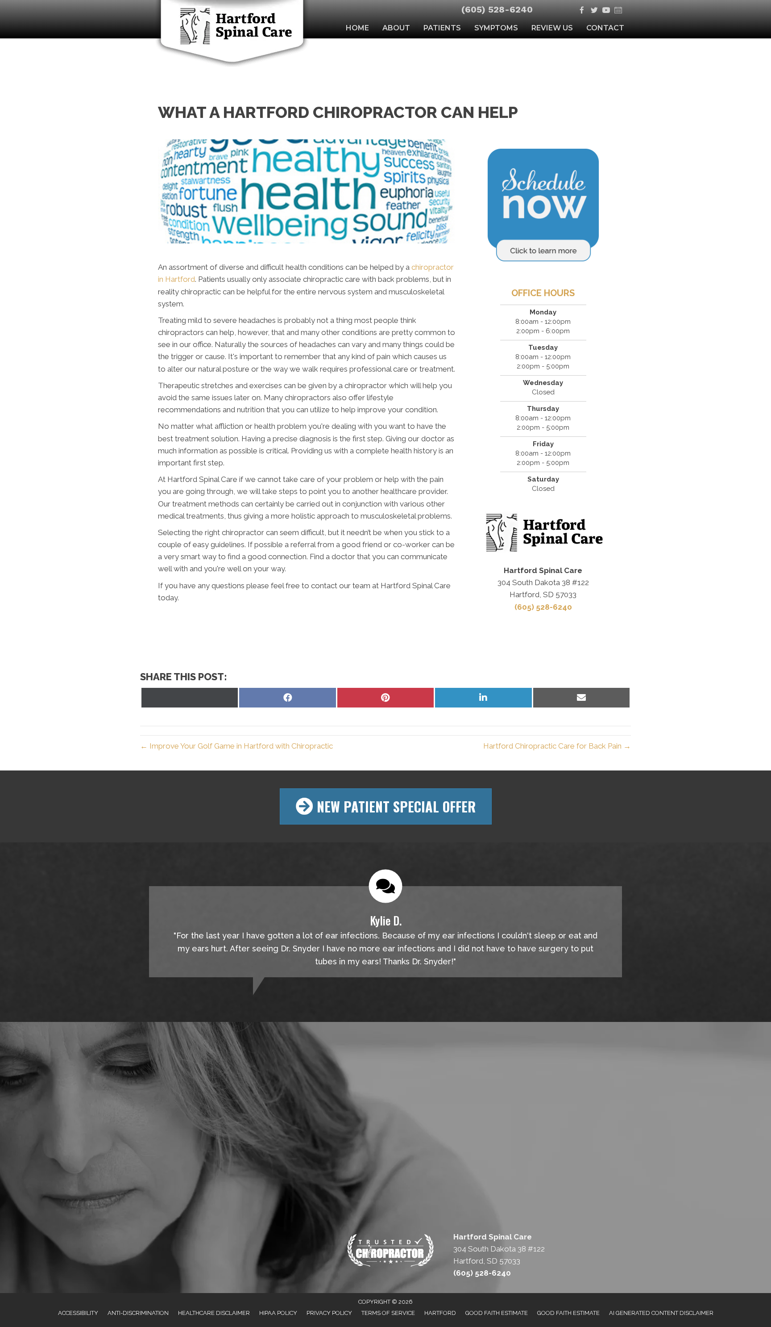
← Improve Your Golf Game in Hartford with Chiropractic (236, 745)
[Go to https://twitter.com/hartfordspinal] (594, 11)
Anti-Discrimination (138, 1313)
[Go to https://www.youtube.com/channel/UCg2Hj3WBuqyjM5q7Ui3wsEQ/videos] (606, 11)
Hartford (440, 1313)
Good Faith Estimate (496, 1313)
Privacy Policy (329, 1313)
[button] (386, 806)
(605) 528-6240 (496, 9)
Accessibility (78, 1313)
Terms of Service (388, 1313)
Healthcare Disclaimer (214, 1313)
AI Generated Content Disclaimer (661, 1313)
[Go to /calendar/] (618, 11)
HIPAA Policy (278, 1313)
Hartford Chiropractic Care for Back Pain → (557, 745)
